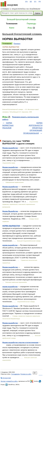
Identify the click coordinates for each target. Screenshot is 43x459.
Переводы (31, 24)
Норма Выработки (10, 211)
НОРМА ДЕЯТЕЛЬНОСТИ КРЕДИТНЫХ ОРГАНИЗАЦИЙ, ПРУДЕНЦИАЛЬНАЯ (32, 128)
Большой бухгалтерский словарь (21, 19)
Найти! (37, 13)
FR (40, 2)
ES (35, 2)
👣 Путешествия (6, 378)
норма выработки (10, 245)
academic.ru (9, 3)
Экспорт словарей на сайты (9, 381)
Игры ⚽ (31, 28)
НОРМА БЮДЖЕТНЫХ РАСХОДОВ (7, 125)
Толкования (11, 24)
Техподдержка (15, 374)
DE (31, 2)
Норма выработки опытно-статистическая (20, 342)
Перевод (16, 43)
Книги (11, 28)
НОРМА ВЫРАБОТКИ (11, 226)
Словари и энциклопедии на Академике (20, 9)
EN (26, 2)
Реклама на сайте (25, 374)
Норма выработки (10, 148)
